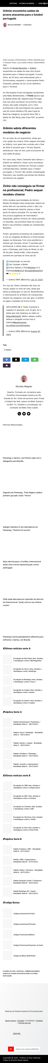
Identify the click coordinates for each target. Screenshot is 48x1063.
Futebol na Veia (9, 971)
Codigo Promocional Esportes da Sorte (28, 945)
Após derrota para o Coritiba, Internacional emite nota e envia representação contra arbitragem (22, 564)
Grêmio (33, 68)
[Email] (6, 365)
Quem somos (10, 1021)
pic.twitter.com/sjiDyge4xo (18, 325)
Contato (21, 1021)
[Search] (44, 3)
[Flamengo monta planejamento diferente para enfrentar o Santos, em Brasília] (24, 621)
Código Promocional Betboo (24, 935)
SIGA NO (17, 1033)
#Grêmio (32, 267)
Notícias (13, 3)
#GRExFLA (19, 270)
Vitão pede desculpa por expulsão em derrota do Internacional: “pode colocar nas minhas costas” (23, 602)
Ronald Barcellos (19, 68)
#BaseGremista (19, 322)
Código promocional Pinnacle (24, 924)
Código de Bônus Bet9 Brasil (24, 956)
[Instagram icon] (28, 413)
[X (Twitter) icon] (24, 413)
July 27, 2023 (37, 279)
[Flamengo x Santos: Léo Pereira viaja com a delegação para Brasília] (24, 442)
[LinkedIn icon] (19, 413)
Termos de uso (24, 1023)
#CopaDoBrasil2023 (34, 270)
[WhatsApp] (34, 360)
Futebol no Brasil (26, 3)
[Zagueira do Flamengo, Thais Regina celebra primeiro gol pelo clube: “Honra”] (24, 477)
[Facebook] (6, 360)
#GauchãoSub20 (13, 316)
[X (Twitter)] (16, 360)
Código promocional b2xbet (24, 914)
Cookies (39, 1021)
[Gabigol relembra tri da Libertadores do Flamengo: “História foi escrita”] (24, 511)
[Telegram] (25, 360)
